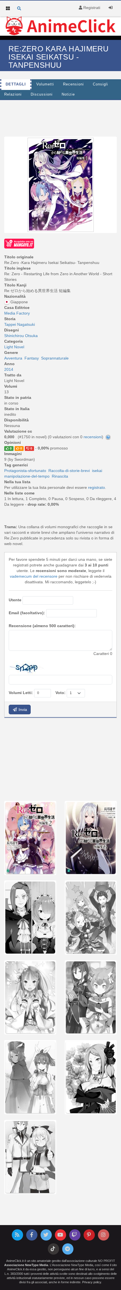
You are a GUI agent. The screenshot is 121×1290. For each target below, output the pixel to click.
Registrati (91, 7)
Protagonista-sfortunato (25, 470)
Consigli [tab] (100, 84)
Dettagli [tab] (16, 84)
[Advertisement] (60, 117)
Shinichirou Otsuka (21, 335)
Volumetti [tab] (45, 84)
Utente (15, 600)
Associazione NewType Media (26, 1265)
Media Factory (17, 313)
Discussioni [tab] (42, 94)
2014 (8, 369)
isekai (97, 470)
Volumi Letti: (21, 692)
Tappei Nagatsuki (19, 324)
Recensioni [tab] (73, 84)
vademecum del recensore (33, 576)
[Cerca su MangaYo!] (19, 243)
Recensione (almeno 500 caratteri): (42, 625)
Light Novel (14, 347)
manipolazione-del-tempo (27, 476)
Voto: (60, 692)
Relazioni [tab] (13, 94)
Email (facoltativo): (27, 613)
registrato (96, 487)
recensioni (93, 437)
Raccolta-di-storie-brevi (69, 470)
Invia (22, 709)
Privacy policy (91, 1282)
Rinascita (60, 476)
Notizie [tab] (68, 94)
